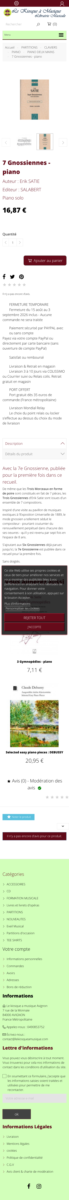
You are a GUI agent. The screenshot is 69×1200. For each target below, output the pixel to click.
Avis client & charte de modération (30, 1172)
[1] (5, 285)
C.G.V (10, 1165)
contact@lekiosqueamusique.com (25, 1039)
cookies (12, 1151)
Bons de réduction (19, 987)
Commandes (15, 966)
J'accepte (34, 627)
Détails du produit (18, 453)
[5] (24, 285)
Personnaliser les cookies (23, 608)
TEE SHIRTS (14, 940)
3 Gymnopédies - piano (34, 662)
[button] (63, 142)
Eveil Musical (15, 926)
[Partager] (4, 277)
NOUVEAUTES (16, 919)
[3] (14, 285)
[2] (9, 285)
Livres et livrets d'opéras (23, 905)
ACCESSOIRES (16, 884)
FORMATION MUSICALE (22, 898)
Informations (18, 996)
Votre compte (16, 949)
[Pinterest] (21, 277)
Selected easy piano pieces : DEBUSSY (34, 752)
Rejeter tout (34, 617)
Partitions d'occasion (21, 933)
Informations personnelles (24, 959)
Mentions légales (18, 1144)
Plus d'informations (17, 604)
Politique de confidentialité (25, 1158)
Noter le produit (19, 816)
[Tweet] (12, 277)
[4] (19, 285)
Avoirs (11, 973)
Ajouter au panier (45, 260)
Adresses (13, 980)
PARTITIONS (15, 912)
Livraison (13, 1137)
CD (9, 891)
